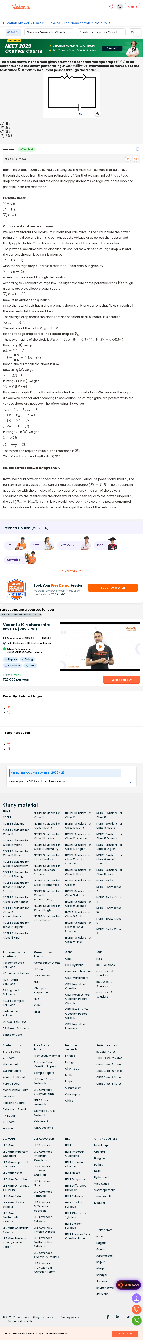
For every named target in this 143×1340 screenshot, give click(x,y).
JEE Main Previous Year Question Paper (14, 1243)
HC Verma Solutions (16, 973)
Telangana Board (14, 1109)
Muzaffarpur (102, 1145)
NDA (36, 999)
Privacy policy (70, 1317)
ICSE (99, 958)
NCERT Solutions (13, 823)
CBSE (68, 958)
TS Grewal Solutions (16, 1028)
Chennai (99, 1152)
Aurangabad (104, 1256)
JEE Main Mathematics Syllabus (12, 1217)
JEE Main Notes (13, 1173)
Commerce (73, 1088)
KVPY (37, 1005)
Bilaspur (101, 1268)
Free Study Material (47, 1056)
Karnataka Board (14, 1077)
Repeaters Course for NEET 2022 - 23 (38, 772)
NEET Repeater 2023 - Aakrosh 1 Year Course (37, 781)
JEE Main (39, 969)
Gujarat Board (12, 1071)
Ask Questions (43, 1128)
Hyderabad (101, 1177)
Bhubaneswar (105, 1288)
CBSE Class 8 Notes (109, 1084)
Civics (69, 1100)
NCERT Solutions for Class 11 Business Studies (47, 870)
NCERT (7, 817)
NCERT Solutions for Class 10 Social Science (78, 859)
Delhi (97, 1171)
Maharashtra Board (15, 1090)
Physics (54, 23)
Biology (69, 1062)
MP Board (9, 1096)
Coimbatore (104, 1230)
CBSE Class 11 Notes (109, 1064)
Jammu (101, 1281)
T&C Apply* (58, 594)
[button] (15, 545)
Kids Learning (42, 1121)
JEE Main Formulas (15, 1179)
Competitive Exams (47, 963)
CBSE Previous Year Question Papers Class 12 (77, 999)
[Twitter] (128, 1317)
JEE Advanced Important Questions (43, 1156)
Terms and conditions (22, 1321)
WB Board (9, 1128)
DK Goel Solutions (14, 1022)
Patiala (98, 1164)
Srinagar (101, 1275)
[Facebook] (108, 1317)
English (69, 1081)
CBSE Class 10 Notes (109, 1071)
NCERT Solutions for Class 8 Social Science (109, 859)
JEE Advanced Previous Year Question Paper (44, 1267)
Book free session (113, 588)
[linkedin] (117, 1317)
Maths (69, 1075)
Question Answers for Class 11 (98, 32)
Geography (72, 1094)
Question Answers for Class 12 (46, 32)
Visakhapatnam (104, 1190)
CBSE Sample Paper (78, 971)
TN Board (9, 1116)
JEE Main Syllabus (14, 1196)
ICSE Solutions (105, 965)
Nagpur (101, 1243)
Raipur (100, 1262)
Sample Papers (44, 1073)
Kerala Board (11, 1084)
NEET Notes (72, 1173)
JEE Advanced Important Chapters (43, 1171)
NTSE (37, 1012)
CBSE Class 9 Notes (109, 1077)
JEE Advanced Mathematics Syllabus (43, 1242)
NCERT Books (104, 880)
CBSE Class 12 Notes (109, 1058)
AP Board (9, 1058)
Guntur (101, 1249)
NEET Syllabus (74, 1196)
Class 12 (39, 23)
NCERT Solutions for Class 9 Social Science (78, 927)
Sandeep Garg (12, 1035)
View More (69, 571)
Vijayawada (101, 1184)
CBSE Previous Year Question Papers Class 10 (77, 1014)
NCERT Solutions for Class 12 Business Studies (16, 887)
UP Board (9, 1122)
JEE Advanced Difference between (43, 1206)
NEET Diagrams (75, 1179)
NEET (37, 982)
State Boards (11, 1052)
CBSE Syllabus (74, 965)
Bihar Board (10, 1064)
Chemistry (72, 1068)
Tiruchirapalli (102, 1196)
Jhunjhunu (103, 1294)
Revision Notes (106, 1052)
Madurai (99, 1203)
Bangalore (101, 1158)
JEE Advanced (43, 975)
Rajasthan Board (14, 1103)
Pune (99, 1236)
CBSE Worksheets (76, 978)
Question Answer (16, 23)
